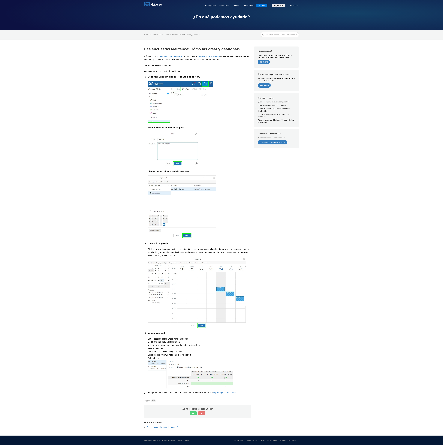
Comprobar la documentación (272, 142)
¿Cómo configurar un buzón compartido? (273, 102)
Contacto (264, 62)
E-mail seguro (224, 5)
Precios (236, 5)
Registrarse (278, 5)
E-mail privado (210, 5)
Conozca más (248, 5)
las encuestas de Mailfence (169, 56)
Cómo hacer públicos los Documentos (272, 105)
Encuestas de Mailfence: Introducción (163, 427)
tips (153, 401)
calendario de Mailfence (209, 56)
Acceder (262, 5)
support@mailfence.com (224, 392)
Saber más (264, 85)
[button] (193, 413)
